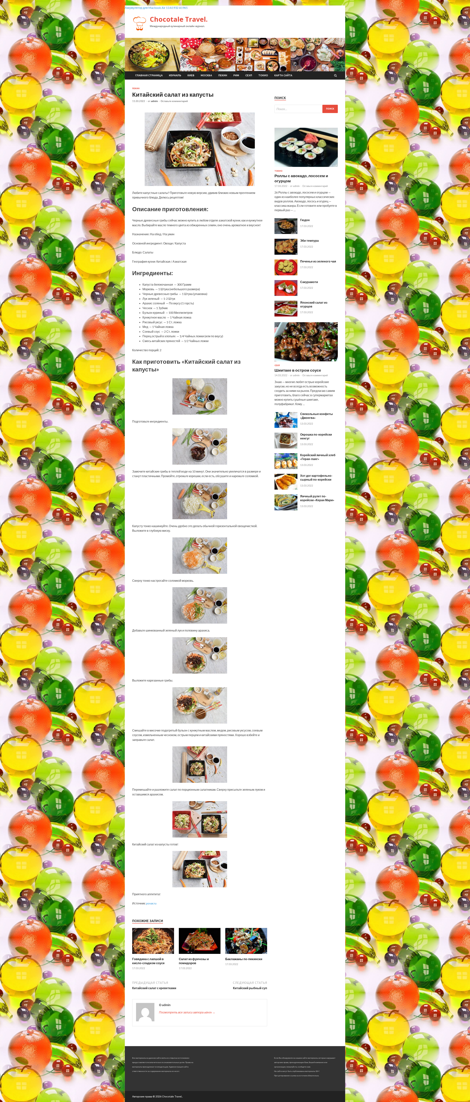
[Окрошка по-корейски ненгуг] (285, 447)
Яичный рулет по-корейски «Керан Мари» (317, 498)
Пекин (222, 75)
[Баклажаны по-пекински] (246, 954)
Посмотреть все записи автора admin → (187, 1012)
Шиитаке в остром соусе (297, 370)
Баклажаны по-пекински (243, 959)
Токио (263, 75)
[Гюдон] (285, 233)
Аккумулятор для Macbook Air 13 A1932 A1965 (156, 7)
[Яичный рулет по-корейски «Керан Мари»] (285, 509)
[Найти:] (306, 109)
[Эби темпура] (285, 253)
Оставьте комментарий (174, 101)
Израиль (175, 75)
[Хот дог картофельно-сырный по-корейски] (285, 488)
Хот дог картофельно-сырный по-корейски (316, 477)
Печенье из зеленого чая (318, 261)
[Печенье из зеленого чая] (285, 274)
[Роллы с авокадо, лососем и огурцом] (306, 167)
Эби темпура (309, 240)
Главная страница (149, 75)
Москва (206, 75)
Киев (190, 75)
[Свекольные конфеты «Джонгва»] (285, 426)
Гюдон (305, 220)
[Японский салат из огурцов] (285, 315)
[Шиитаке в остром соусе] (306, 362)
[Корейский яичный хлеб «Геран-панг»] (285, 468)
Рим (236, 75)
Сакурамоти (309, 282)
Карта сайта (283, 75)
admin (154, 101)
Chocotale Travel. (179, 19)
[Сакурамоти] (285, 294)
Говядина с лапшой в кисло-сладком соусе (148, 961)
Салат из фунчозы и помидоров (194, 961)
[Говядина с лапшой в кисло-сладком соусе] (153, 954)
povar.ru (151, 903)
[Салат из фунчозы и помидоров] (200, 954)
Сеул (248, 75)
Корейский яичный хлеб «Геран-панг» (317, 457)
